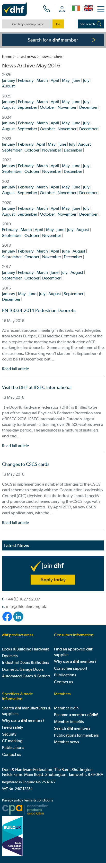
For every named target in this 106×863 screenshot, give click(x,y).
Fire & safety (12, 727)
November (67, 107)
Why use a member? (75, 661)
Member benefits (69, 721)
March (42, 80)
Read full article (15, 368)
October (47, 107)
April (55, 80)
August (8, 86)
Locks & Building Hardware (25, 649)
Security (9, 734)
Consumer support (70, 668)
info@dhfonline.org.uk (26, 606)
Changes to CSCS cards (25, 464)
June (76, 80)
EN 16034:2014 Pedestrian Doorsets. (39, 310)
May (66, 80)
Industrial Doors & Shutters (25, 662)
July (86, 80)
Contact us (63, 681)
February (26, 80)
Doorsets (10, 655)
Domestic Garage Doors (23, 669)
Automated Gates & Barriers (26, 676)
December (88, 107)
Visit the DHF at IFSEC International (37, 387)
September (27, 107)
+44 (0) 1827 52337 (22, 599)
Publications (65, 675)
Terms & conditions (38, 800)
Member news (66, 741)
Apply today (53, 580)
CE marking (12, 740)
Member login (66, 708)
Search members (72, 728)
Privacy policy (12, 800)
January (8, 80)
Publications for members (76, 735)
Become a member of (76, 714)
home (7, 56)
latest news (26, 56)
